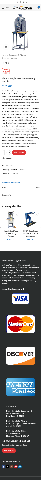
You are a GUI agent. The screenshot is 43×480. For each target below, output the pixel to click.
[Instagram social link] (20, 2)
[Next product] (8, 63)
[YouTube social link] (23, 2)
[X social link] (17, 2)
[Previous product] (3, 63)
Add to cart (19, 152)
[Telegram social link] (16, 173)
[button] (17, 214)
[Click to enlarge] (6, 47)
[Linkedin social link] (26, 2)
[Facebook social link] (14, 2)
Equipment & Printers (17, 55)
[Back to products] (5, 63)
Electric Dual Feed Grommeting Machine (11, 233)
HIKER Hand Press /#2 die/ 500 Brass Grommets (30, 233)
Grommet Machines (9, 58)
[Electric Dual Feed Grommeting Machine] (11, 219)
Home (4, 55)
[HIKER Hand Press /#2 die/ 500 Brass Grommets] (30, 219)
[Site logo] (22, 8)
